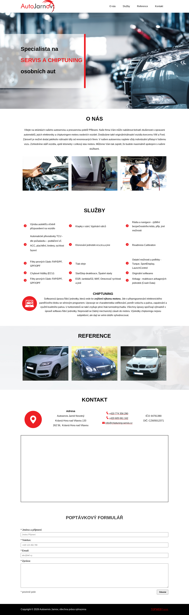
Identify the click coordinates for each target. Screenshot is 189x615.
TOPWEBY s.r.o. (159, 609)
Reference (142, 6)
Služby (126, 6)
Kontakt (159, 6)
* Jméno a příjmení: (31, 530)
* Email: (25, 550)
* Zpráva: (26, 561)
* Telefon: (26, 540)
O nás (112, 6)
